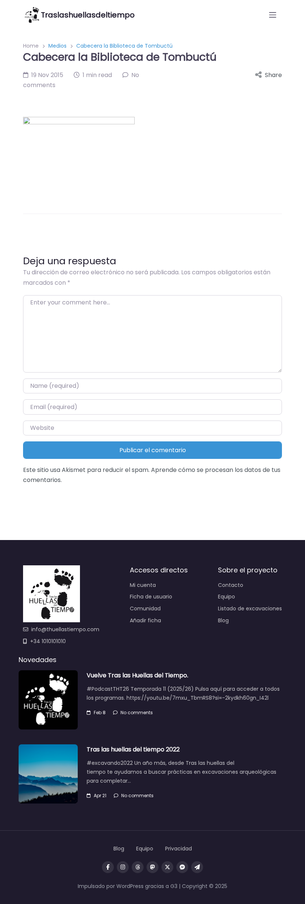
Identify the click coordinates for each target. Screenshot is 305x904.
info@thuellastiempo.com (65, 629)
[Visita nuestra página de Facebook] (108, 867)
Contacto (230, 585)
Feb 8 (100, 712)
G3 (173, 886)
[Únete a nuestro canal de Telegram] (197, 867)
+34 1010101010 (48, 641)
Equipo (226, 596)
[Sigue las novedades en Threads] (138, 867)
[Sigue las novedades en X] (167, 867)
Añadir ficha (145, 620)
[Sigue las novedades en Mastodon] (152, 867)
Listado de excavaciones (250, 608)
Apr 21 (100, 795)
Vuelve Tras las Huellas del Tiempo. (137, 675)
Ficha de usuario (151, 596)
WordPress (130, 886)
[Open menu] (272, 15)
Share (273, 75)
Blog (223, 620)
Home (31, 45)
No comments (137, 712)
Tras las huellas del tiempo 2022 (133, 749)
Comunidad (145, 608)
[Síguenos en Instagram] (123, 867)
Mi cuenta (143, 585)
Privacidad (178, 848)
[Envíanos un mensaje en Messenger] (182, 867)
